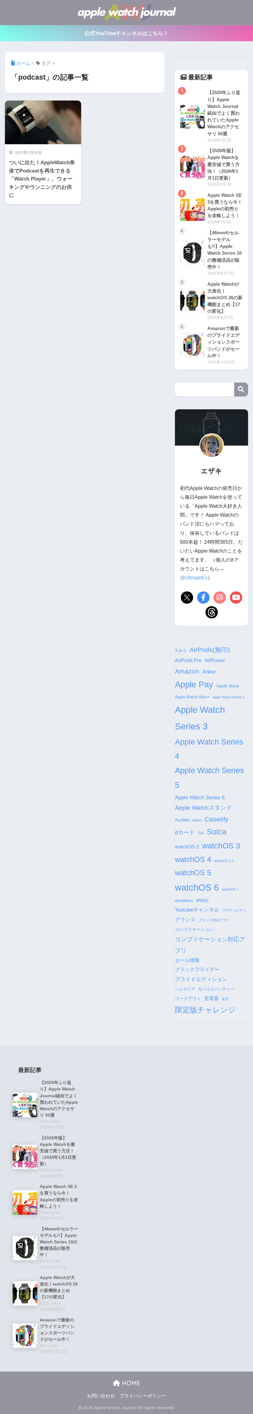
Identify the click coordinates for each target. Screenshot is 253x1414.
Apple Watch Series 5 (209, 778)
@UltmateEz (194, 577)
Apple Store (227, 685)
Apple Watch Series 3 (200, 718)
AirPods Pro (188, 660)
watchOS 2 (187, 846)
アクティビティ (234, 910)
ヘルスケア (185, 989)
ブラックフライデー (197, 969)
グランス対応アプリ (214, 920)
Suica (216, 831)
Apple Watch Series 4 (209, 749)
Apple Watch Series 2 (229, 697)
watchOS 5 (193, 873)
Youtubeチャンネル (197, 909)
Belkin (197, 820)
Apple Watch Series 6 (200, 797)
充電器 (211, 998)
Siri (201, 833)
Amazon (187, 671)
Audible (182, 819)
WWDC (202, 901)
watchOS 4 (193, 860)
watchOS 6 (197, 887)
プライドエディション (201, 979)
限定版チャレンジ (205, 1010)
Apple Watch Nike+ (192, 697)
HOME (130, 1383)
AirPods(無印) (209, 649)
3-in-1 (180, 650)
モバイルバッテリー (216, 989)
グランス (185, 919)
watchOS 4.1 (224, 861)
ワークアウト (188, 998)
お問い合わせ (101, 1395)
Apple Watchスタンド (203, 807)
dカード (185, 832)
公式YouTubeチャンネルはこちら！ (126, 33)
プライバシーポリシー (143, 1395)
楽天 (225, 999)
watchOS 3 (221, 845)
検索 (241, 389)
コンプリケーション (194, 929)
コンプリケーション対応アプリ (210, 944)
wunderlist (184, 901)
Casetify (217, 819)
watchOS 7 (230, 889)
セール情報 (187, 960)
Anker (209, 671)
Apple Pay (194, 684)
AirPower (215, 660)
